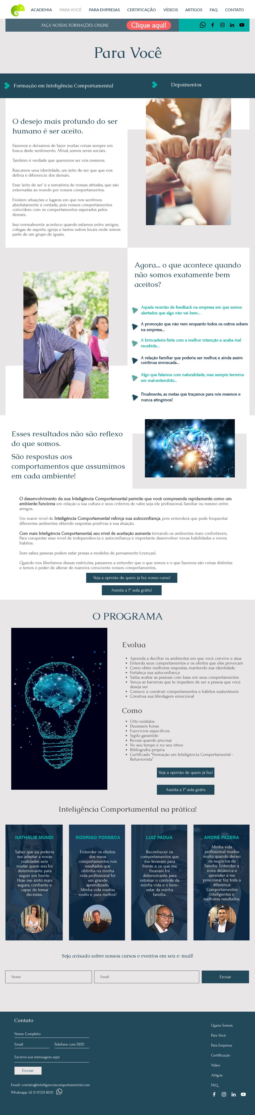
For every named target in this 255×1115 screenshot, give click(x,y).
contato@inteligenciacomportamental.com (55, 1085)
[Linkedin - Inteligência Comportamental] (232, 25)
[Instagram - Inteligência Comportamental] (222, 25)
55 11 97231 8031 (41, 1092)
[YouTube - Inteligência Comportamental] (242, 25)
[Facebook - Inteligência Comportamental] (213, 25)
